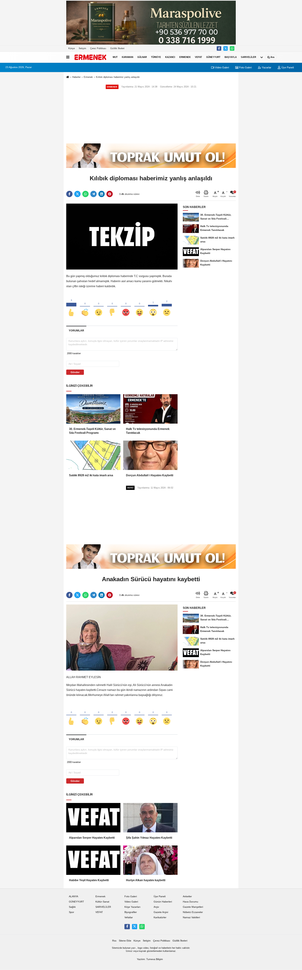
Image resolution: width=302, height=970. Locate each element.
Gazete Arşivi (161, 912)
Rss (114, 940)
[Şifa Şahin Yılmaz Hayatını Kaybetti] (150, 817)
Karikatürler (160, 917)
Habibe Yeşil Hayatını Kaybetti (89, 880)
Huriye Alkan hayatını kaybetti (145, 880)
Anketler (187, 896)
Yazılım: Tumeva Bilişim (150, 959)
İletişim (82, 48)
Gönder (75, 372)
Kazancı (170, 57)
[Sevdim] (99, 306)
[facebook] (69, 194)
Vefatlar (128, 917)
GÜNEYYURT (213, 57)
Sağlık (72, 907)
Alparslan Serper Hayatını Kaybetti (92, 837)
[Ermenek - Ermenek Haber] (90, 57)
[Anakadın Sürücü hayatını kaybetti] (122, 637)
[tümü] (261, 57)
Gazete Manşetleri (193, 907)
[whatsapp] (85, 194)
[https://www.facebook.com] (219, 48)
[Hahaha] (139, 306)
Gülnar (142, 57)
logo (140, 948)
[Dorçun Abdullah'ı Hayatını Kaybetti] (150, 455)
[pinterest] (109, 194)
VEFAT (198, 57)
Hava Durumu (190, 901)
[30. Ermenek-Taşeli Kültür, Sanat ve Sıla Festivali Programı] (93, 409)
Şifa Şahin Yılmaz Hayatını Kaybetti (149, 837)
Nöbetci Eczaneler (193, 912)
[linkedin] (101, 194)
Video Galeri (221, 67)
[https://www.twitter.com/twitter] (225, 48)
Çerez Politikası (98, 48)
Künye (71, 48)
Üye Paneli (287, 67)
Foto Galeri (245, 67)
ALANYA (73, 896)
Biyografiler (130, 912)
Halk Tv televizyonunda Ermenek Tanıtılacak (148, 430)
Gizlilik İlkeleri (117, 48)
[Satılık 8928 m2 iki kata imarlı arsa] (93, 455)
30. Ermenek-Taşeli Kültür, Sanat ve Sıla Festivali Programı (92, 430)
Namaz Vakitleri (191, 917)
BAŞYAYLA (231, 57)
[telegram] (93, 194)
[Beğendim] (71, 306)
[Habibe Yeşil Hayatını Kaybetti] (93, 860)
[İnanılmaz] (153, 306)
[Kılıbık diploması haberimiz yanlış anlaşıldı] (122, 236)
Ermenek (185, 57)
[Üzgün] (167, 306)
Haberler (76, 77)
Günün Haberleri (163, 901)
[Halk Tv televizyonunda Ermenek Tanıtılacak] (150, 409)
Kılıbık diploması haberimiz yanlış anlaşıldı (118, 77)
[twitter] (77, 194)
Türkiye (156, 57)
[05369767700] (232, 48)
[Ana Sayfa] (67, 77)
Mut (115, 57)
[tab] (76, 330)
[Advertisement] (151, 116)
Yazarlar (266, 67)
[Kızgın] (126, 306)
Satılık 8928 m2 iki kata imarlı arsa (91, 475)
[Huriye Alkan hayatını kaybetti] (150, 860)
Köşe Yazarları (132, 907)
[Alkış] (85, 306)
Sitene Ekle (125, 940)
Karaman (127, 57)
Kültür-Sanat (102, 901)
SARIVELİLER (248, 57)
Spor (71, 912)
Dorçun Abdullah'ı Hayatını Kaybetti (149, 475)
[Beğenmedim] (112, 306)
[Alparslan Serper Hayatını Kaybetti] (93, 817)
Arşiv (156, 907)
